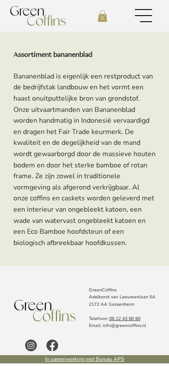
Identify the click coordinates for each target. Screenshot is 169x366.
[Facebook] (52, 345)
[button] (102, 16)
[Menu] (144, 15)
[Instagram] (31, 345)
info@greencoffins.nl (124, 326)
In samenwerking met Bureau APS (84, 359)
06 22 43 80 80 (124, 319)
